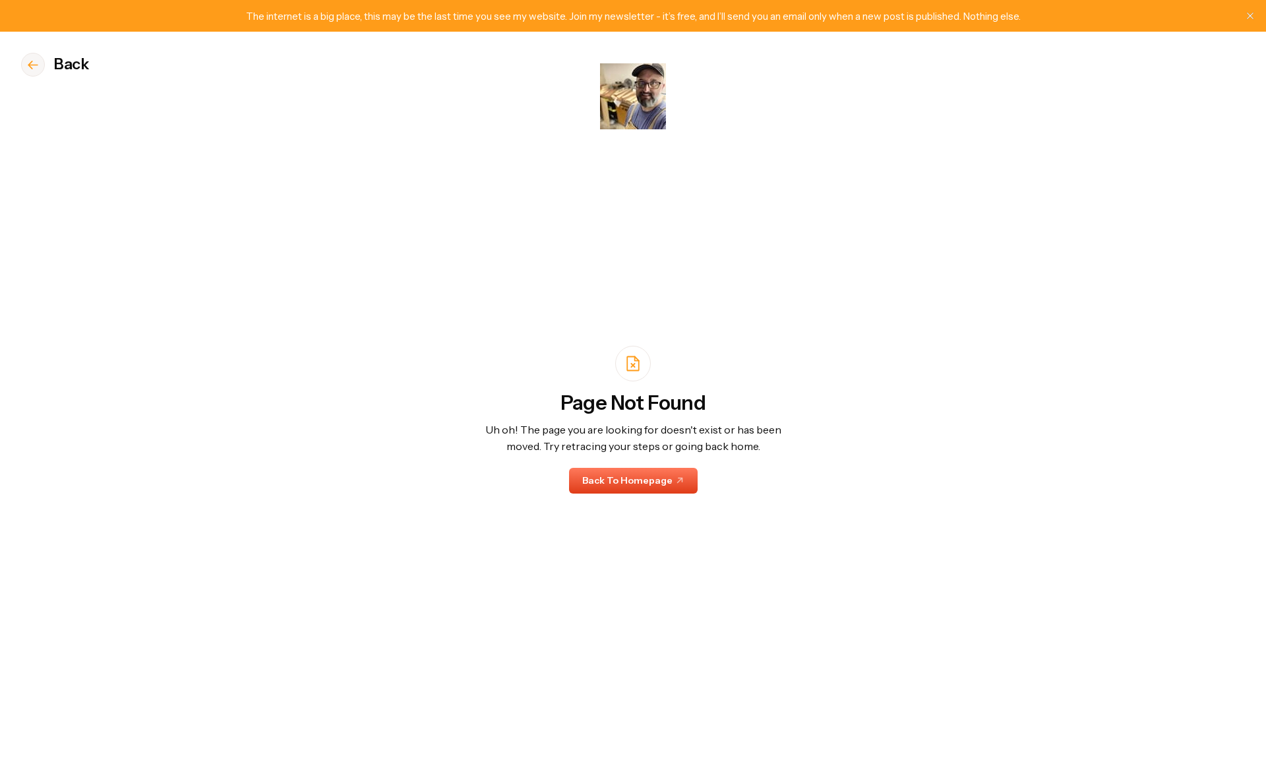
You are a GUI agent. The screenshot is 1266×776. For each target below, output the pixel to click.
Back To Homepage (627, 480)
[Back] (33, 65)
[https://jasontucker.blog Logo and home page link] (633, 96)
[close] (1250, 15)
